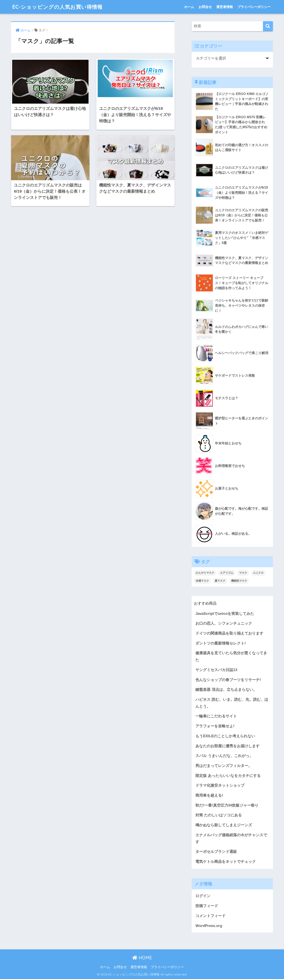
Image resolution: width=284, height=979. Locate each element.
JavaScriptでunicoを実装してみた (224, 613)
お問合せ (205, 7)
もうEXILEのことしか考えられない (225, 736)
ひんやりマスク (205, 572)
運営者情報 (224, 7)
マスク (243, 572)
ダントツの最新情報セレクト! (220, 643)
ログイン (203, 896)
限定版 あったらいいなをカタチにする (228, 776)
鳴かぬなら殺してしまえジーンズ (223, 825)
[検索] (268, 26)
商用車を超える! (209, 795)
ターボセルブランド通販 (216, 851)
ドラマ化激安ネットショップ (220, 785)
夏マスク (220, 580)
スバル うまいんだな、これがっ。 (224, 756)
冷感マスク (202, 580)
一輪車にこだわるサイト (216, 716)
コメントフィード (210, 916)
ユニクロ (258, 572)
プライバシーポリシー (254, 7)
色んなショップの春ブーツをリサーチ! (228, 680)
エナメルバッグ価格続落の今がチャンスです (231, 838)
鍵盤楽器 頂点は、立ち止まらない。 (226, 689)
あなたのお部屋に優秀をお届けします (227, 746)
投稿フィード (206, 906)
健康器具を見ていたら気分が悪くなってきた (231, 656)
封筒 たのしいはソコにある (218, 815)
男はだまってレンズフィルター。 (223, 766)
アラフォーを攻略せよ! (215, 726)
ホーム (189, 7)
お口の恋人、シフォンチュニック (223, 623)
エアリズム (226, 572)
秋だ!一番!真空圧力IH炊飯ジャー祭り (226, 805)
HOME (144, 957)
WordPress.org (208, 926)
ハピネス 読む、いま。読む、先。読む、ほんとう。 (231, 702)
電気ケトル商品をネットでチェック (225, 861)
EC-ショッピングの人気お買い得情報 (57, 7)
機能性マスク (239, 580)
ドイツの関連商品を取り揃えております (229, 633)
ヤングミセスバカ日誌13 (216, 670)
